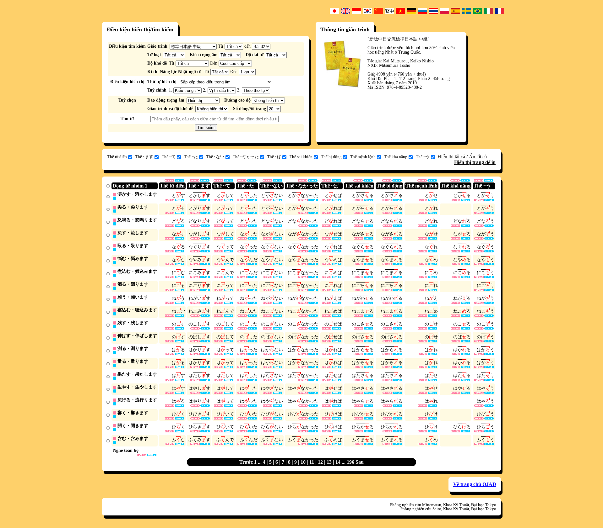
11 (311, 462)
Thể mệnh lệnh (363, 156)
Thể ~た (191, 156)
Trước (246, 462)
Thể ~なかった (246, 156)
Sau (360, 462)
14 (337, 462)
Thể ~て (169, 156)
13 (329, 462)
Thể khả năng (395, 156)
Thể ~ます (144, 156)
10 (303, 462)
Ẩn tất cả (478, 156)
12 (320, 462)
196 (350, 462)
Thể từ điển (117, 156)
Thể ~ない (215, 156)
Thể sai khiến (301, 156)
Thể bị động (331, 156)
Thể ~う (423, 156)
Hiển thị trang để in (475, 162)
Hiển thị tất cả (451, 156)
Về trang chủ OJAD (474, 484)
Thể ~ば (274, 156)
